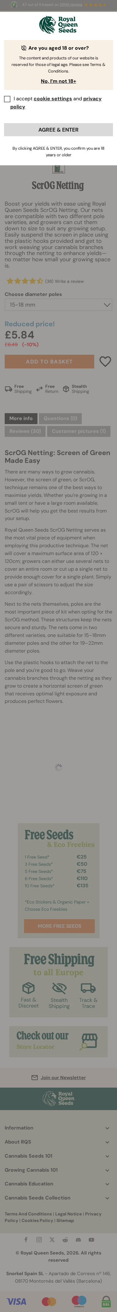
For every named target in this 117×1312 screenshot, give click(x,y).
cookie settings (53, 98)
